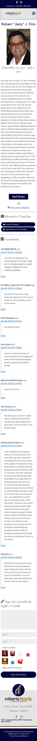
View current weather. (20, 207)
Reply (3, 276)
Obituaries (13, 711)
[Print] (19, 203)
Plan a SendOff (26, 706)
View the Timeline (12, 224)
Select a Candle (9, 647)
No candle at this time (13, 667)
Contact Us (24, 711)
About (7, 706)
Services (15, 706)
